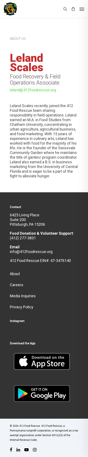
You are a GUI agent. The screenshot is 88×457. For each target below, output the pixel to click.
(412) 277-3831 (23, 238)
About (15, 274)
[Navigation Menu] (81, 9)
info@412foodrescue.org (31, 251)
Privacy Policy (21, 307)
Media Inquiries (23, 296)
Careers (16, 285)
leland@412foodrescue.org (33, 90)
